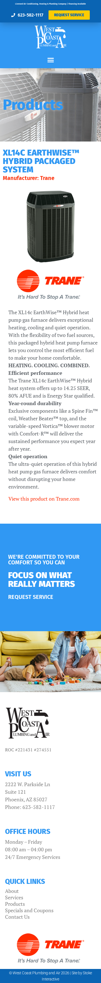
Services (14, 897)
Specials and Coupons (29, 910)
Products (15, 904)
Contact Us (17, 917)
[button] (50, 60)
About (12, 891)
